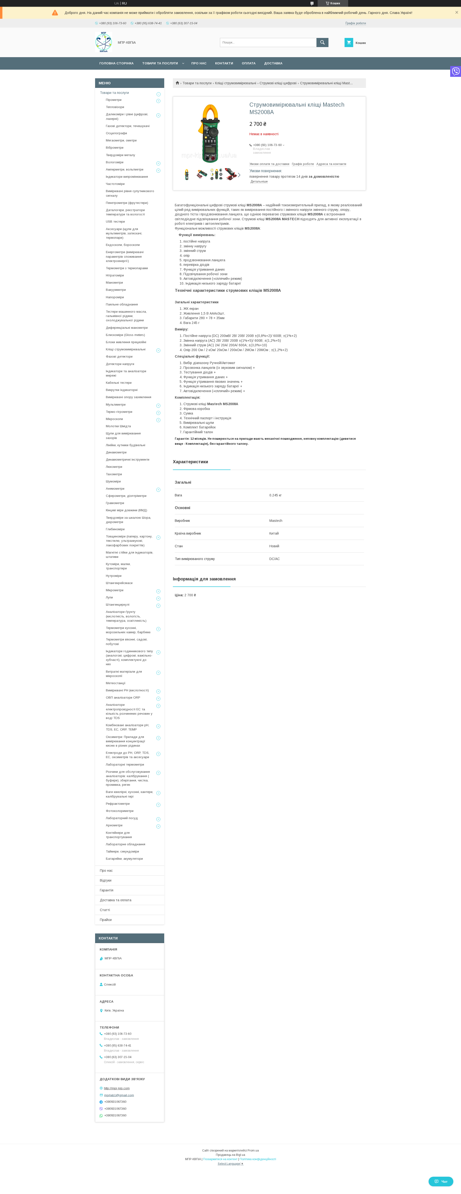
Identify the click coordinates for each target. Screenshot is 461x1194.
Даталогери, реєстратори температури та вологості (125, 212)
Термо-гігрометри (119, 412)
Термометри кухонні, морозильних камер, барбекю (128, 630)
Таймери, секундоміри (122, 851)
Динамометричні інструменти (127, 459)
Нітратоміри (115, 275)
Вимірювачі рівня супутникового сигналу (130, 193)
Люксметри (114, 467)
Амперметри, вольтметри (124, 169)
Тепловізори (115, 107)
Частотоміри (115, 184)
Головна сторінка (116, 63)
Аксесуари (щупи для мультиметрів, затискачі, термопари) (124, 233)
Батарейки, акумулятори (124, 858)
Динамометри (116, 452)
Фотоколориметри (119, 811)
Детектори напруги (120, 364)
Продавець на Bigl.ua (230, 1155)
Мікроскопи (114, 419)
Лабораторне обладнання (125, 844)
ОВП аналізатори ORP (123, 697)
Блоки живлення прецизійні (126, 342)
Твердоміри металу (120, 155)
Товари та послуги (160, 63)
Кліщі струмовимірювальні (235, 83)
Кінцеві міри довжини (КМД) (126, 510)
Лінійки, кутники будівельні (125, 445)
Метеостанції (116, 683)
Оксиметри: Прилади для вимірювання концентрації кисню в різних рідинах (125, 741)
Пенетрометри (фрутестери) (127, 203)
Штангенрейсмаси (119, 583)
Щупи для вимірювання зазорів (123, 435)
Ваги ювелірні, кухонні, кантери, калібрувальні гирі (129, 794)
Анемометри (115, 488)
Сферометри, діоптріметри (126, 496)
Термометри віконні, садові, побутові (126, 642)
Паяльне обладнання (122, 304)
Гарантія (106, 890)
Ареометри (114, 825)
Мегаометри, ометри (121, 140)
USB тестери (115, 221)
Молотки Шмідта (118, 426)
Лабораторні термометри (125, 764)
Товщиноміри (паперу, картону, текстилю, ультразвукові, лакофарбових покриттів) (129, 541)
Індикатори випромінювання (127, 176)
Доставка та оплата (115, 900)
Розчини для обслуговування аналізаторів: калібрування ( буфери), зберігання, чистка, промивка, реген (128, 778)
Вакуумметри (116, 290)
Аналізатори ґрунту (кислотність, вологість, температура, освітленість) (126, 616)
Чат (445, 1181)
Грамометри (115, 503)
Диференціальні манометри (127, 327)
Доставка (273, 63)
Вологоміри (114, 162)
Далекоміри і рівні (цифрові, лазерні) (127, 116)
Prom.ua (253, 1150)
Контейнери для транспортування (119, 835)
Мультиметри (116, 404)
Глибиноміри (115, 529)
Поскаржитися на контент (220, 1159)
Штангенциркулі (117, 604)
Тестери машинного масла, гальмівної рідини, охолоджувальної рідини (126, 316)
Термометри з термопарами (127, 268)
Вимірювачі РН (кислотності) (127, 690)
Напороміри (115, 297)
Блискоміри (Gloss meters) (125, 335)
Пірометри (113, 100)
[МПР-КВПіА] (103, 51)
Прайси (106, 920)
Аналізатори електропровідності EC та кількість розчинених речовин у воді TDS (129, 711)
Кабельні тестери (119, 382)
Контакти (224, 63)
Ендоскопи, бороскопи (123, 245)
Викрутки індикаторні (122, 390)
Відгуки (105, 880)
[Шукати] (322, 42)
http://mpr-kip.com (117, 1088)
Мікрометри (114, 590)
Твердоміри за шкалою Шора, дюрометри (128, 520)
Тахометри (114, 474)
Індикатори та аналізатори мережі (126, 373)
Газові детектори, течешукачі (128, 126)
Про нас (198, 63)
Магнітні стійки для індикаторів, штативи (129, 555)
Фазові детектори (119, 356)
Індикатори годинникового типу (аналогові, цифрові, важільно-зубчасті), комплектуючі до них (129, 657)
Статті (105, 910)
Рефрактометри (118, 803)
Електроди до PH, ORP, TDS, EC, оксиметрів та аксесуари (127, 755)
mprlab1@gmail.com (119, 1095)
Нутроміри (113, 576)
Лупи (109, 597)
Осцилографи (116, 133)
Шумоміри (113, 481)
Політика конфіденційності (258, 1159)
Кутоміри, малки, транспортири (118, 566)
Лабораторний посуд (122, 818)
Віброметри (114, 147)
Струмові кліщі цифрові (278, 83)
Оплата (248, 63)
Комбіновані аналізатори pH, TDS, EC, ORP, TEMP (127, 727)
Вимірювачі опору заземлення (128, 397)
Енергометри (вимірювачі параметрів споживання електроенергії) (125, 256)
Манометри (114, 282)
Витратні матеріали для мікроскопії (124, 674)
